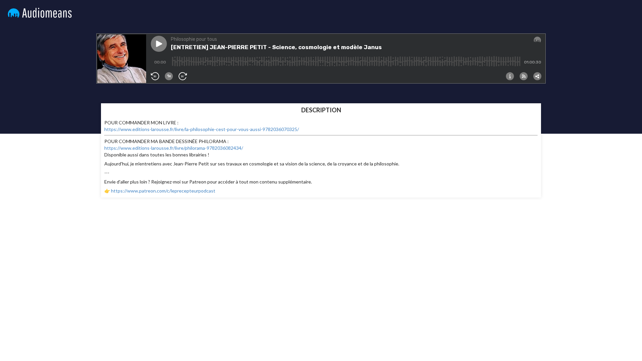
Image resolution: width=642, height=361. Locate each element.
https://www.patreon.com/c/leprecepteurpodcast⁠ (163, 191)
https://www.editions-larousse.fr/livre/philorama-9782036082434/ (173, 148)
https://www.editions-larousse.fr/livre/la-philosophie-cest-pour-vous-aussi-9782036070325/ (201, 129)
